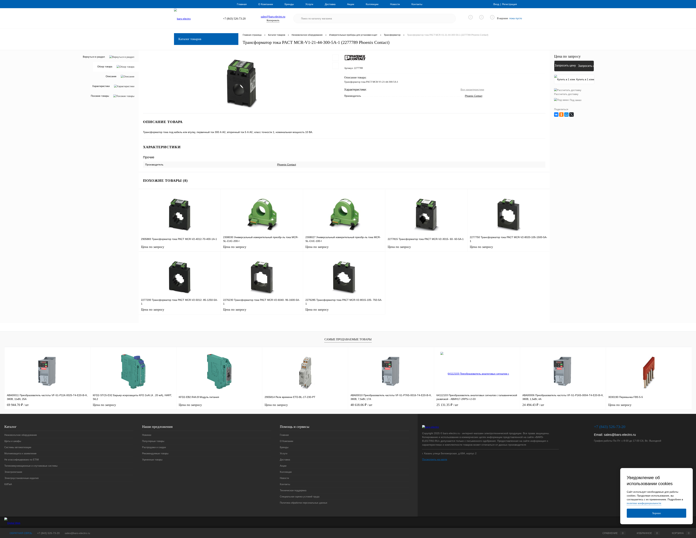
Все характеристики (472, 89)
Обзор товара (104, 66)
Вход (496, 4)
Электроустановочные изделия (21, 478)
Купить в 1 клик (585, 79)
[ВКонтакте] (556, 114)
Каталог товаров (189, 39)
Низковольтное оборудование (20, 435)
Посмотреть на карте (434, 459)
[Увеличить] (241, 82)
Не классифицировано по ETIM (21, 459)
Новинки (146, 435)
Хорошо (656, 513)
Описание (111, 76)
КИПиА (8, 484)
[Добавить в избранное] (335, 58)
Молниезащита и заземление (20, 453)
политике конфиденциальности (644, 503)
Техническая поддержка (293, 490)
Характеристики (101, 86)
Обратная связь (20, 533)
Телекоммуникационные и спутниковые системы (30, 465)
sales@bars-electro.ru (273, 16)
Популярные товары (153, 441)
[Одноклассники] (561, 114)
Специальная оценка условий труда (299, 496)
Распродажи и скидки (154, 447)
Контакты (416, 4)
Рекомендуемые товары (155, 453)
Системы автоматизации (17, 447)
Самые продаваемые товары (348, 339)
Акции (350, 4)
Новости (395, 4)
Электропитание (13, 472)
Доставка (330, 4)
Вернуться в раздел (94, 56)
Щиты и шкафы (12, 441)
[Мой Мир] (566, 114)
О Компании (265, 4)
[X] (571, 114)
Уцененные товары (152, 459)
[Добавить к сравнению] (335, 66)
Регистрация (509, 4)
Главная (242, 4)
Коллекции (372, 4)
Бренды (289, 4)
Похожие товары (100, 96)
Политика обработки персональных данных (303, 502)
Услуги (309, 4)
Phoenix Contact (473, 96)
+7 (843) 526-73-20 (48, 533)
